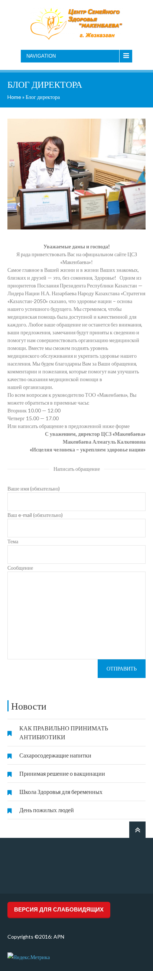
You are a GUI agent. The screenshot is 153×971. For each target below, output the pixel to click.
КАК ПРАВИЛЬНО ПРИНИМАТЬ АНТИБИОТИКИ (63, 732)
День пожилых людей (46, 809)
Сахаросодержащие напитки (55, 755)
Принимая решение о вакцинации (62, 773)
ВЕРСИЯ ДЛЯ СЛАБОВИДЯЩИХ (59, 909)
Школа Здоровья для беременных (60, 791)
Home (14, 97)
